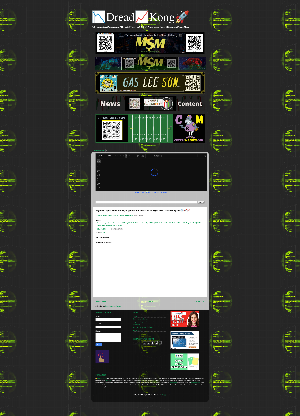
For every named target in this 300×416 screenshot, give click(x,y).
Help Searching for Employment (143, 322)
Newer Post (101, 301)
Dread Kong (109, 380)
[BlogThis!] (115, 229)
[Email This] (112, 229)
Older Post (199, 301)
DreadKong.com (173, 382)
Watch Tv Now (138, 330)
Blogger (164, 395)
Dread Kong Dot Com (102, 378)
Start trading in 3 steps (140, 319)
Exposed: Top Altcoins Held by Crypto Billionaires (114, 215)
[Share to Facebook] (119, 229)
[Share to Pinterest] (121, 229)
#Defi (103, 232)
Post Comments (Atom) (113, 306)
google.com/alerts (195, 382)
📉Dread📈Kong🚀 (140, 16)
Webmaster (136, 324)
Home (150, 301)
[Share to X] (117, 229)
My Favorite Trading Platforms (143, 327)
